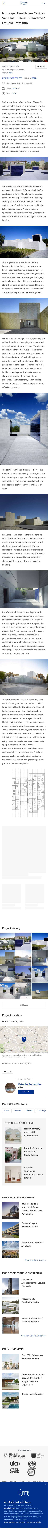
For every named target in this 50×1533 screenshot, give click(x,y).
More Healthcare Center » (35, 1260)
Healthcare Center (12, 78)
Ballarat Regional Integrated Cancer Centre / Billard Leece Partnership (32, 1209)
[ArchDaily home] (24, 3)
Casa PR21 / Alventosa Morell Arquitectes (32, 1357)
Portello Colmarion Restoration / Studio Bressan (33, 1152)
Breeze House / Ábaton (32, 1394)
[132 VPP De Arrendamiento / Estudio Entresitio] (10, 1286)
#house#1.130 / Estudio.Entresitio (30, 1300)
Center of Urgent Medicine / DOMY (29, 1225)
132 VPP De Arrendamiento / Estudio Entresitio (33, 1283)
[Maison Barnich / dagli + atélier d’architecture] (13, 1135)
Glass (6, 1110)
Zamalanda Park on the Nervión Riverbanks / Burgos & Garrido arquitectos (32, 1380)
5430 (14, 88)
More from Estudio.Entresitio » (33, 1336)
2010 (14, 93)
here (10, 73)
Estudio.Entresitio (29, 1084)
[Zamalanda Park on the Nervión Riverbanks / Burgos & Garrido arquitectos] (10, 1381)
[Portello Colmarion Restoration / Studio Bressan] (13, 1155)
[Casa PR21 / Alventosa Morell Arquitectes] (10, 1362)
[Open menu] (3, 3)
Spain (34, 78)
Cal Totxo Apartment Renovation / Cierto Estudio (33, 1173)
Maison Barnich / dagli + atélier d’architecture (32, 1132)
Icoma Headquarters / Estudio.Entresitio (32, 1320)
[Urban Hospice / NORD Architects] (10, 1249)
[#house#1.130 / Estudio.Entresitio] (10, 1305)
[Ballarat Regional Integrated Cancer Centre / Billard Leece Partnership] (10, 1210)
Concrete (17, 1110)
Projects (29, 1110)
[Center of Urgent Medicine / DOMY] (10, 1230)
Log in (43, 3)
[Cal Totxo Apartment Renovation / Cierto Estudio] (13, 1174)
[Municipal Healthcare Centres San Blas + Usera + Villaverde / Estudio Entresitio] (23, 941)
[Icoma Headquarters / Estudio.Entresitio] (10, 1325)
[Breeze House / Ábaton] (10, 1400)
